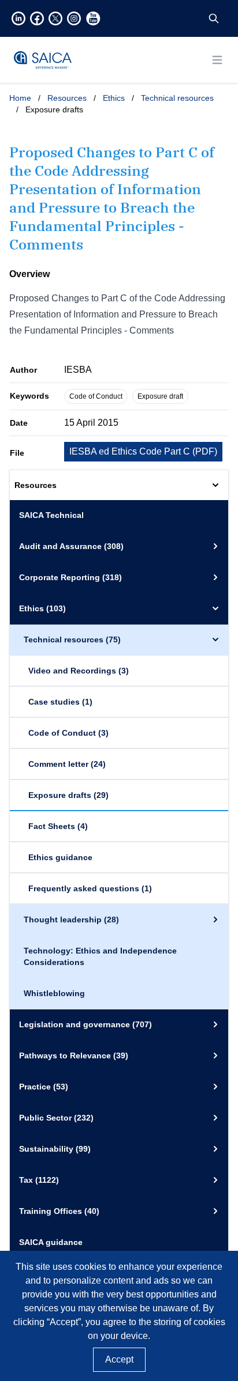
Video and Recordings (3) (78, 670)
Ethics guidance (60, 857)
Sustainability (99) (55, 1148)
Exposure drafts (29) (68, 795)
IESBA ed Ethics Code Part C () (143, 451)
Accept (119, 1359)
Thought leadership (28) (71, 919)
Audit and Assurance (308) (71, 546)
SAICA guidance (51, 1242)
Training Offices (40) (59, 1211)
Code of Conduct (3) (68, 732)
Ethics (114, 98)
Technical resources (177, 98)
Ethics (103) (42, 608)
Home (20, 98)
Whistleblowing (54, 993)
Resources (67, 98)
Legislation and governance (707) (85, 1024)
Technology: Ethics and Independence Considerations (100, 956)
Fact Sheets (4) (58, 826)
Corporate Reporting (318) (70, 577)
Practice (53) (43, 1086)
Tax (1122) (39, 1180)
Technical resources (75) (72, 639)
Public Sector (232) (56, 1117)
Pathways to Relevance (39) (73, 1055)
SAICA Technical (51, 515)
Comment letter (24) (67, 764)
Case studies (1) (60, 701)
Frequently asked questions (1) (90, 888)
